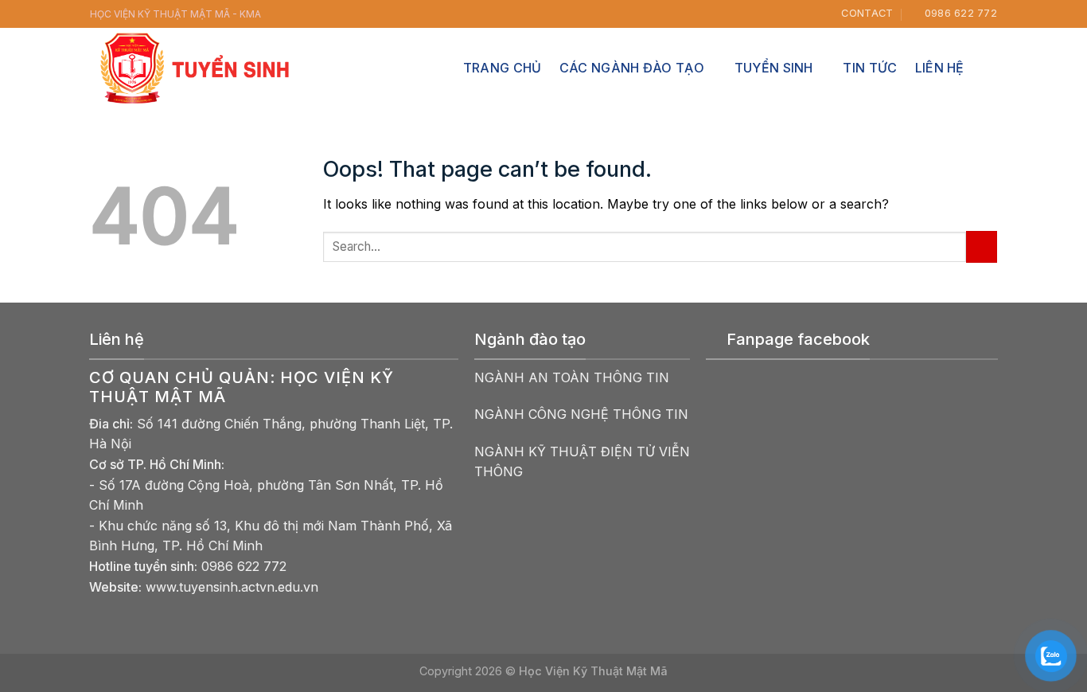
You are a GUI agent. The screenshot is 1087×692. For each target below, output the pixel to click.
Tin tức (870, 68)
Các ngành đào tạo (631, 68)
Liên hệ (939, 68)
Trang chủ (502, 68)
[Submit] (981, 246)
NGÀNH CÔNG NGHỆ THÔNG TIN (581, 414)
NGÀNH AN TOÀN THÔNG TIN (571, 377)
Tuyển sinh (773, 68)
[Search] (989, 67)
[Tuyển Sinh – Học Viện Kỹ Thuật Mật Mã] (197, 67)
